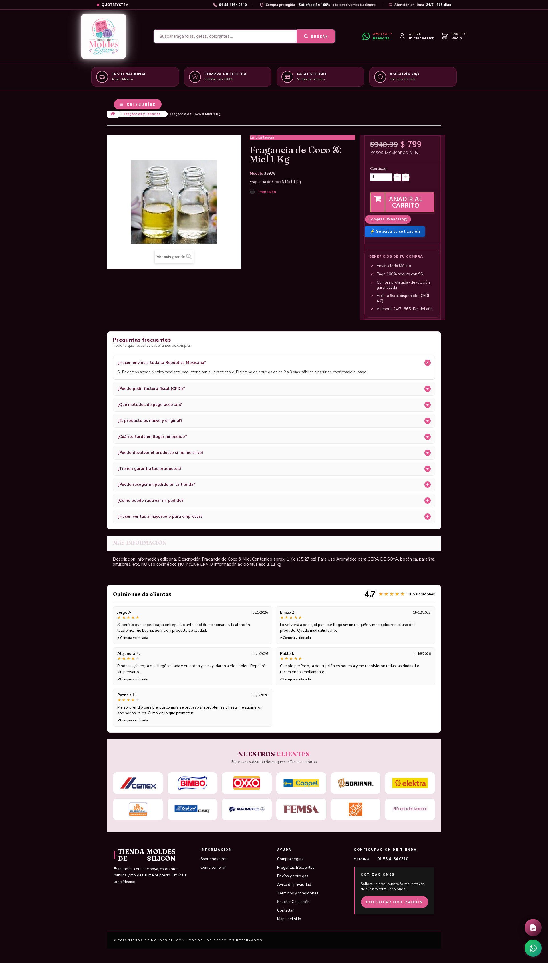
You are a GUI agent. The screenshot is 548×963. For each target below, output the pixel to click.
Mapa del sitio (289, 919)
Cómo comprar (213, 867)
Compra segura (290, 859)
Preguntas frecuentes (296, 867)
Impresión (267, 191)
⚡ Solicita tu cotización (395, 231)
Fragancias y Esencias (142, 114)
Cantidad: (378, 168)
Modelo (256, 173)
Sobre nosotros (213, 859)
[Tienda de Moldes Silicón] (103, 36)
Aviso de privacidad (294, 884)
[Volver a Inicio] (112, 114)
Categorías (138, 104)
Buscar (319, 36)
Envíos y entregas (292, 876)
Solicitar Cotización (293, 901)
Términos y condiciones (298, 893)
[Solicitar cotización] (533, 927)
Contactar (285, 910)
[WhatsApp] (533, 948)
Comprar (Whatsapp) (388, 219)
